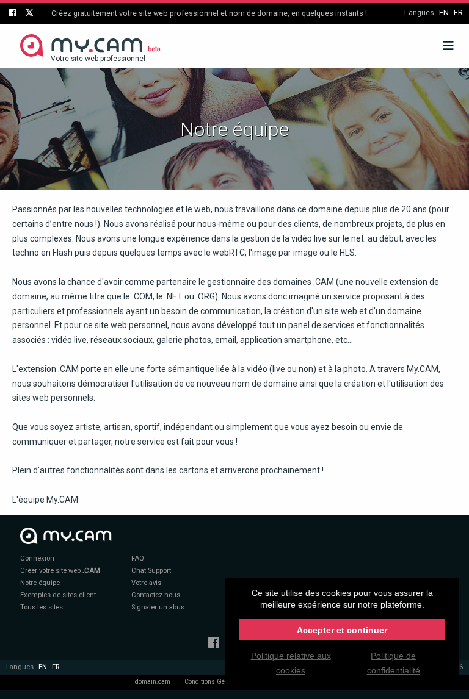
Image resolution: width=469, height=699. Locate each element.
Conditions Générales (215, 681)
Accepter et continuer (342, 630)
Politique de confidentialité (393, 663)
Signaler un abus (157, 607)
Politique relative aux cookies (291, 663)
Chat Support (151, 571)
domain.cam (152, 681)
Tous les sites (41, 607)
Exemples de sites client (58, 595)
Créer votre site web (60, 571)
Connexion (37, 558)
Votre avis (146, 583)
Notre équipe (40, 583)
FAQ (137, 558)
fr (458, 12)
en (444, 12)
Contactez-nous (155, 595)
